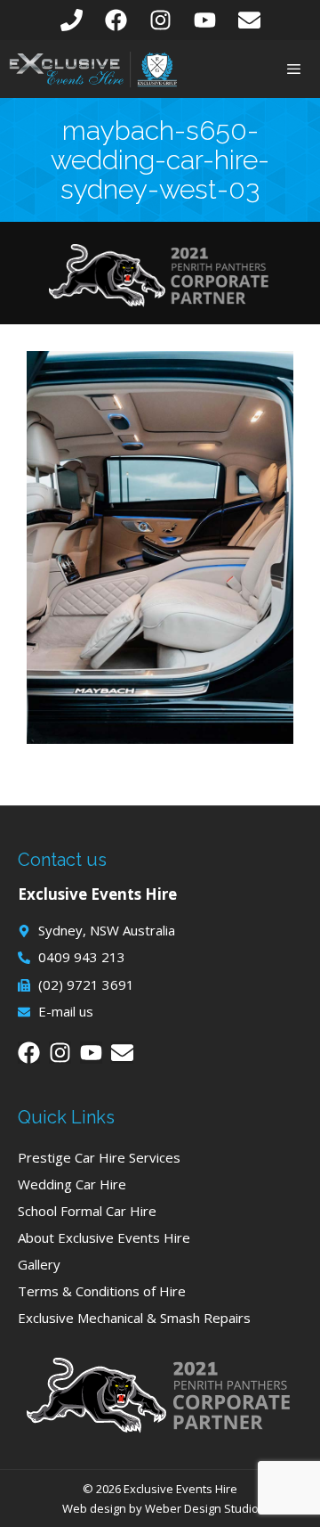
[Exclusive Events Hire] (93, 69)
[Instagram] (160, 20)
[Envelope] (249, 20)
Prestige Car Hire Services (99, 1157)
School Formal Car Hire (87, 1211)
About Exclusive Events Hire (104, 1237)
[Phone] (71, 20)
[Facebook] (116, 20)
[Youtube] (205, 20)
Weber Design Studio (202, 1508)
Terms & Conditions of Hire (102, 1291)
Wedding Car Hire (72, 1184)
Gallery (39, 1264)
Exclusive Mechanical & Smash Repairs (134, 1318)
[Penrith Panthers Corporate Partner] (160, 301)
